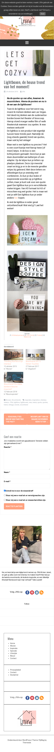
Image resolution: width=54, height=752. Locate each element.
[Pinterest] (32, 592)
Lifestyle (13, 653)
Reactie (7, 447)
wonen (16, 405)
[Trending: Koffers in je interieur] (13, 354)
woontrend (24, 405)
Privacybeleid (15, 670)
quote (39, 402)
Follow (26, 604)
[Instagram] (37, 592)
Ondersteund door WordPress (19, 740)
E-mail (7, 481)
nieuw (35, 402)
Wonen (8, 400)
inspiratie (28, 400)
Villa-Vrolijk (30, 335)
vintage (11, 405)
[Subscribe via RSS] (41, 592)
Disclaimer (14, 675)
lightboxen (24, 402)
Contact (13, 658)
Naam (7, 472)
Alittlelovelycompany (18, 335)
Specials (13, 651)
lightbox (17, 402)
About (12, 656)
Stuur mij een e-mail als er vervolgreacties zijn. (25, 495)
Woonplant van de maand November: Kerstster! (39, 419)
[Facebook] (27, 592)
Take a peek (37, 580)
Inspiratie (13, 648)
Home (12, 643)
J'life (11, 402)
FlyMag (41, 740)
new (30, 402)
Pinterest (39, 335)
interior (6, 402)
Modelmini (27, 337)
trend (6, 405)
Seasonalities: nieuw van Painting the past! (15, 419)
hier (16, 198)
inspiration (36, 400)
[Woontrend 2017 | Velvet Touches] (35, 354)
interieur (43, 400)
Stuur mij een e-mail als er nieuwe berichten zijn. (26, 500)
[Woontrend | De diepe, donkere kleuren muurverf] (13, 377)
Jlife (23, 92)
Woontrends (16, 400)
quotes (45, 402)
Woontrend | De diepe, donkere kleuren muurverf (13, 386)
